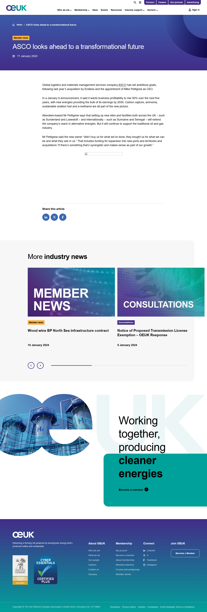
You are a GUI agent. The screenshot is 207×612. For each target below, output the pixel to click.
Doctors (151, 10)
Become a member (125, 555)
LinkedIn (151, 550)
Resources (116, 10)
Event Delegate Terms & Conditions (177, 607)
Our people (93, 560)
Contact (150, 2)
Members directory (125, 565)
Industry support (133, 10)
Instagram (152, 565)
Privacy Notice (129, 607)
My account (121, 550)
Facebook (152, 560)
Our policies (176, 2)
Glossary (92, 574)
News (95, 10)
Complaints (152, 607)
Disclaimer (115, 607)
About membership (125, 560)
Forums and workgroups (128, 569)
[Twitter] (54, 216)
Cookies (142, 607)
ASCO (122, 84)
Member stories (123, 574)
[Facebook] (62, 216)
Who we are (63, 10)
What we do (94, 555)
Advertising (193, 2)
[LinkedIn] (45, 216)
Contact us (93, 569)
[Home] (15, 24)
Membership (80, 10)
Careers (162, 2)
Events (104, 10)
